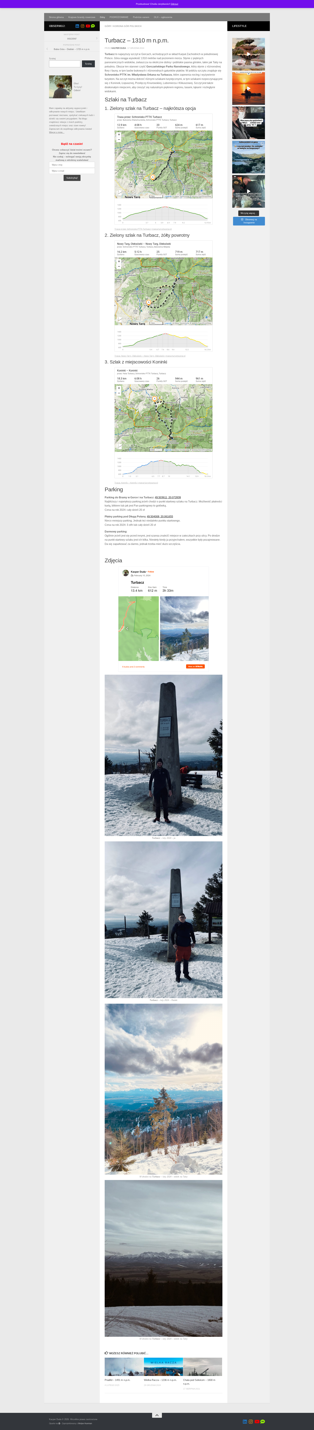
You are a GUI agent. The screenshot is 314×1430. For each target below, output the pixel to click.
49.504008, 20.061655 (160, 516)
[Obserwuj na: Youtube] (88, 26)
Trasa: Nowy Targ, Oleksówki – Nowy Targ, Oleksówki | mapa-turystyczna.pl (149, 356)
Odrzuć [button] (174, 4)
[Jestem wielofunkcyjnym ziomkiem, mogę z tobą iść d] (248, 191)
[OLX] (93, 26)
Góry (102, 17)
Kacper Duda (119, 48)
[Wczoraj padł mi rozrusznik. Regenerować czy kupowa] (248, 122)
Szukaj (52, 58)
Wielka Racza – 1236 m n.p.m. (160, 1380)
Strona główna (56, 17)
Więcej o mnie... (56, 132)
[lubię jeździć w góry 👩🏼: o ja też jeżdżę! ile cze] (248, 157)
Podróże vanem (141, 17)
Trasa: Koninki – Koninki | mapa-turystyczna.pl (136, 483)
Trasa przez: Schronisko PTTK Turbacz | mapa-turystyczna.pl (143, 229)
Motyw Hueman (85, 1423)
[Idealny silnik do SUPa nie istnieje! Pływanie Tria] (248, 88)
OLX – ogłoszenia (163, 17)
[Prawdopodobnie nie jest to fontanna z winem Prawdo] (248, 54)
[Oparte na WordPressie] (59, 1423)
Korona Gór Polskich (127, 26)
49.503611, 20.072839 (168, 497)
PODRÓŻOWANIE (119, 17)
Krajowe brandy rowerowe (81, 17)
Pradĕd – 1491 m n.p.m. (118, 1380)
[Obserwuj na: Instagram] (82, 26)
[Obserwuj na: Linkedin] (77, 26)
